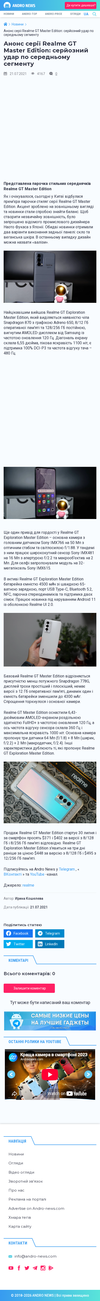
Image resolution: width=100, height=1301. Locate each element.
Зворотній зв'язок (25, 1181)
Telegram (67, 869)
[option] (50, 1074)
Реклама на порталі (27, 1199)
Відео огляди (21, 1172)
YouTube (37, 874)
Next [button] (88, 1074)
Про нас (16, 1190)
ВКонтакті (13, 874)
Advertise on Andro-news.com (36, 1208)
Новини (9, 14)
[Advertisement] (50, 131)
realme (28, 885)
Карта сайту (19, 1226)
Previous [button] (11, 1074)
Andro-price (53, 14)
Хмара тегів (19, 1217)
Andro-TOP (29, 14)
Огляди (75, 14)
